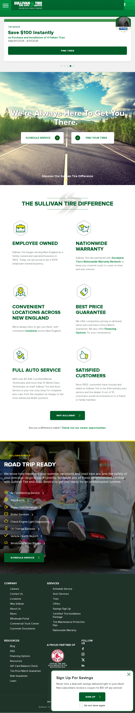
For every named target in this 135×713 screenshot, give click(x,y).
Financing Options (20, 656)
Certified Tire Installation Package (67, 615)
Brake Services (20, 514)
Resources (16, 661)
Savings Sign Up (62, 608)
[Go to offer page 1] (61, 66)
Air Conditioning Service (25, 493)
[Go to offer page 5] (73, 66)
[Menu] (5, 5)
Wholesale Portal (19, 618)
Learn (13, 681)
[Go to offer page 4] (70, 66)
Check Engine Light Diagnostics (30, 521)
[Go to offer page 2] (64, 66)
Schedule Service (22, 557)
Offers (56, 603)
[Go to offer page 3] (67, 66)
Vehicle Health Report (25, 536)
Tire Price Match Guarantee (25, 671)
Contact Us (16, 593)
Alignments (18, 500)
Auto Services (61, 593)
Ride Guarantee (18, 676)
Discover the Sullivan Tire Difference (67, 176)
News (13, 613)
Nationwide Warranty (64, 630)
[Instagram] (83, 654)
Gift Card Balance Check (24, 666)
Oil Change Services (23, 529)
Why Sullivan (17, 603)
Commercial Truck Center (24, 623)
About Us (15, 608)
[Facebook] (83, 649)
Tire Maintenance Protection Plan (69, 623)
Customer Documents (22, 628)
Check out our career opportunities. (84, 427)
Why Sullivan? (65, 415)
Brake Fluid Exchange (24, 507)
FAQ (12, 651)
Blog (12, 646)
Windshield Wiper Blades (26, 543)
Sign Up (90, 696)
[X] (83, 660)
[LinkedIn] (83, 665)
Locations (15, 598)
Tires (56, 598)
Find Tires (67, 50)
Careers (14, 589)
